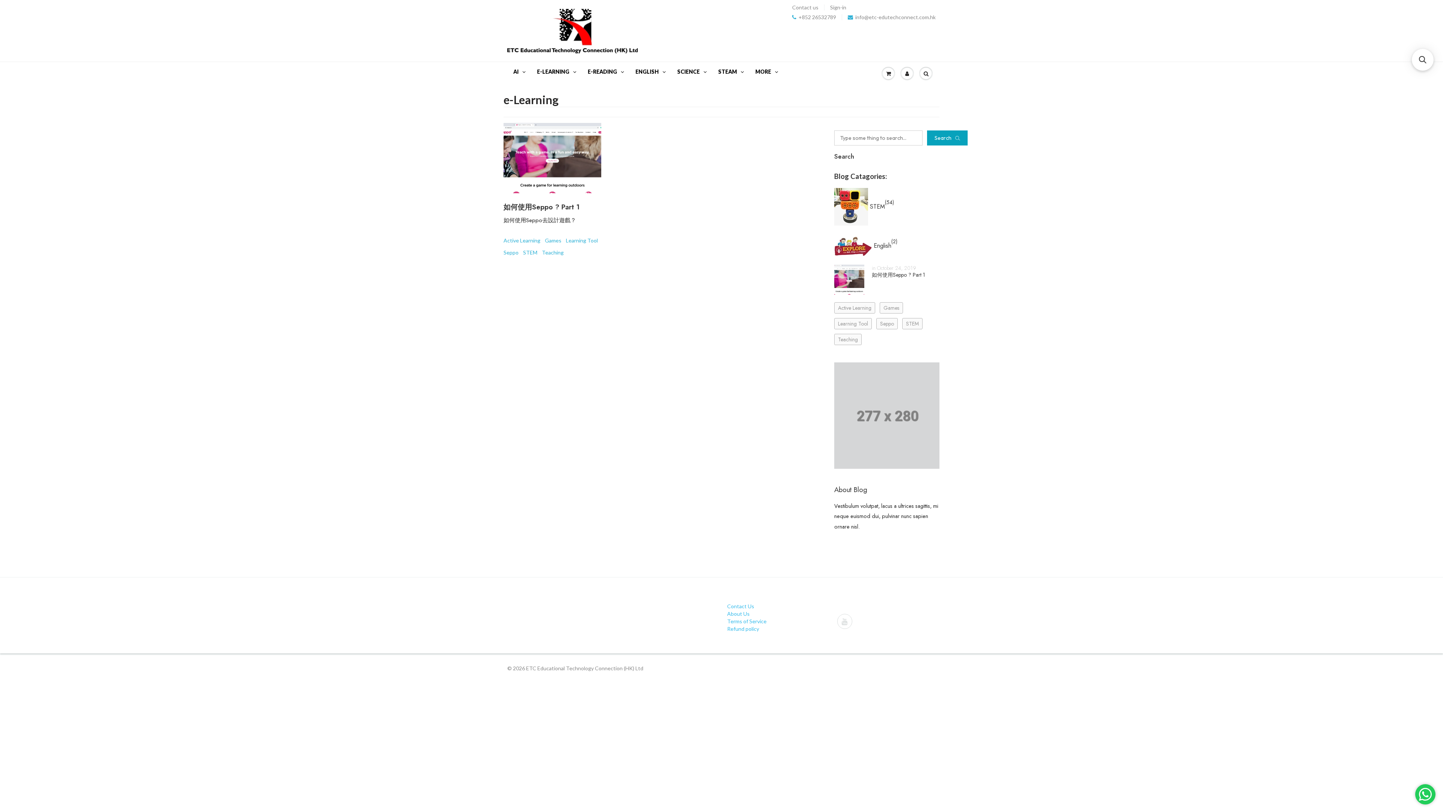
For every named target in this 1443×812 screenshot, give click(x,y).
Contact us (805, 8)
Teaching (553, 252)
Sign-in (838, 8)
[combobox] (878, 137)
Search (943, 138)
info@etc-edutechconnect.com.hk (895, 17)
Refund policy (743, 629)
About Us (738, 614)
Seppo (511, 252)
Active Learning (522, 240)
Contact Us (740, 606)
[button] (1423, 60)
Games (553, 240)
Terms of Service (747, 621)
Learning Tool (582, 240)
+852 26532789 (817, 17)
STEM (530, 252)
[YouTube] (844, 621)
